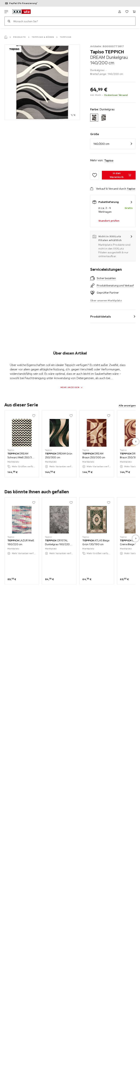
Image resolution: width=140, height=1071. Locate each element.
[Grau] (103, 117)
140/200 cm (101, 143)
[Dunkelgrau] (94, 117)
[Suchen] (9, 21)
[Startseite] (5, 37)
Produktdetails (100, 316)
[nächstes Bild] (135, 441)
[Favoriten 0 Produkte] (127, 12)
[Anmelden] (119, 12)
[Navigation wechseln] (6, 12)
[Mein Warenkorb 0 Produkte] (134, 12)
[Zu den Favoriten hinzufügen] (94, 175)
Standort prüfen (108, 220)
